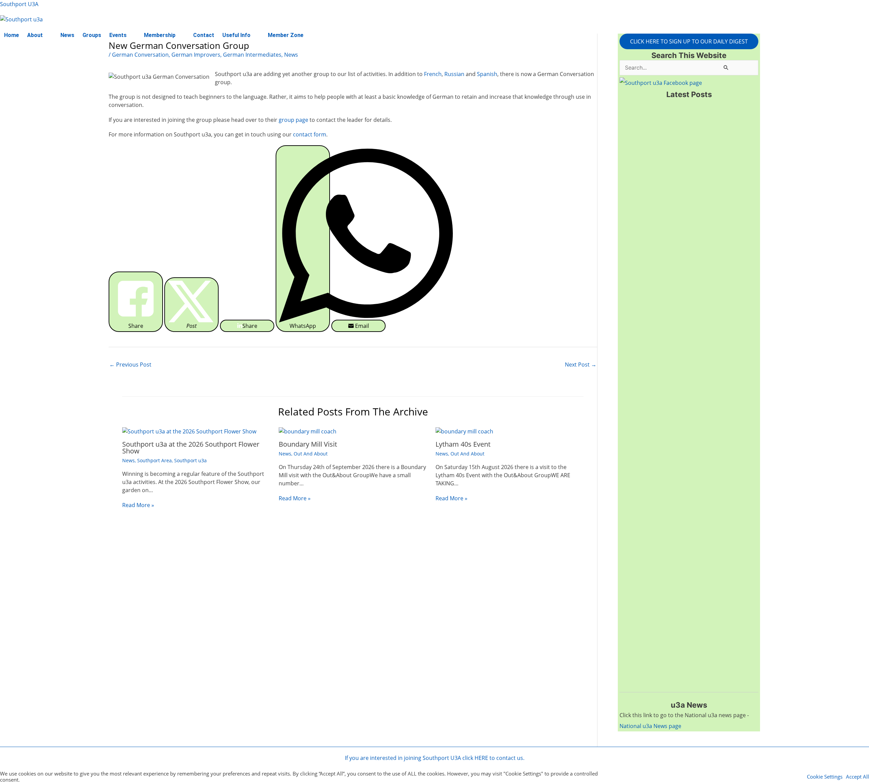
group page (293, 120)
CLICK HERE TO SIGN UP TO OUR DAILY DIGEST (689, 41)
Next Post (580, 364)
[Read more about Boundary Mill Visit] (307, 430)
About (35, 35)
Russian (455, 74)
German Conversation (140, 54)
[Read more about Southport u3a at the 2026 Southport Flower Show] (189, 430)
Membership (159, 35)
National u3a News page (650, 726)
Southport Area (154, 460)
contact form (309, 134)
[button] (39, 35)
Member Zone (285, 35)
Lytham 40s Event (463, 444)
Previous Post (130, 364)
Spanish (487, 74)
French (433, 74)
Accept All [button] (857, 776)
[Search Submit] (726, 67)
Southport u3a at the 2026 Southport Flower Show (190, 447)
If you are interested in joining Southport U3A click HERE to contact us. (434, 758)
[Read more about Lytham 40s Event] (464, 430)
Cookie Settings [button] (825, 776)
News (67, 35)
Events (118, 35)
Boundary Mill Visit (308, 444)
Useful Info (236, 35)
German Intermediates (252, 54)
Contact (203, 35)
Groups (91, 35)
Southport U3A (19, 4)
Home (11, 35)
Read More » (138, 505)
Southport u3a (190, 460)
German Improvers (195, 54)
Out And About (311, 453)
